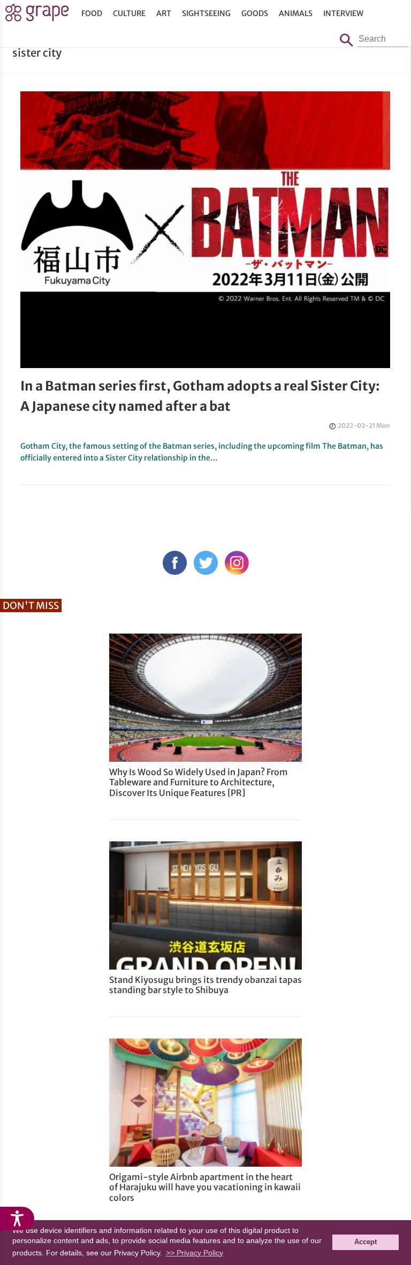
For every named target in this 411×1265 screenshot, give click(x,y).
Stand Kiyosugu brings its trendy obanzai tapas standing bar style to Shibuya (205, 984)
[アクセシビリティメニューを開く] (17, 1218)
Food (91, 13)
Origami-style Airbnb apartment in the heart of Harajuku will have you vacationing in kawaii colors (205, 1187)
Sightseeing (206, 13)
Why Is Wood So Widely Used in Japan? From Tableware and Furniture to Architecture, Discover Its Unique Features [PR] (198, 782)
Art (163, 13)
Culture (129, 13)
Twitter (206, 563)
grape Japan (37, 15)
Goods (254, 13)
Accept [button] (365, 1242)
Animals (296, 13)
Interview (343, 13)
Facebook (175, 563)
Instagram (237, 563)
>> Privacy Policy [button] (194, 1252)
